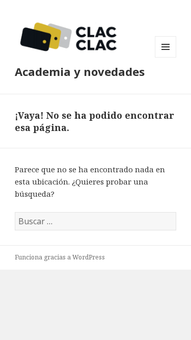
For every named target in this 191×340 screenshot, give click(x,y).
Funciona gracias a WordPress (60, 257)
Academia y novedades (80, 71)
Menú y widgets (165, 57)
